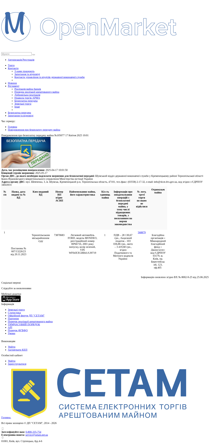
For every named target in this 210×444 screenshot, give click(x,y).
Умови (11, 333)
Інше (17, 106)
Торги (11, 65)
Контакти (13, 68)
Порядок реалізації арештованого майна (36, 92)
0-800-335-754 (33, 432)
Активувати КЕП (17, 349)
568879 (142, 232)
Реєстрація (28, 59)
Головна (6, 417)
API (10, 327)
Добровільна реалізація (27, 94)
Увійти (11, 346)
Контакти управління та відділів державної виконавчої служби (49, 77)
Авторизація (15, 59)
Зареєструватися (17, 363)
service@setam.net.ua (36, 434)
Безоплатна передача (26, 100)
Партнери (13, 318)
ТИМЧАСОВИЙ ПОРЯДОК (24, 324)
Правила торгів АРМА (27, 97)
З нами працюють (24, 71)
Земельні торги (22, 103)
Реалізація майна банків (27, 89)
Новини (12, 83)
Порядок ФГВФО (18, 330)
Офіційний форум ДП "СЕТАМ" (26, 315)
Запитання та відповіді (27, 74)
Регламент (13, 86)
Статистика (14, 312)
